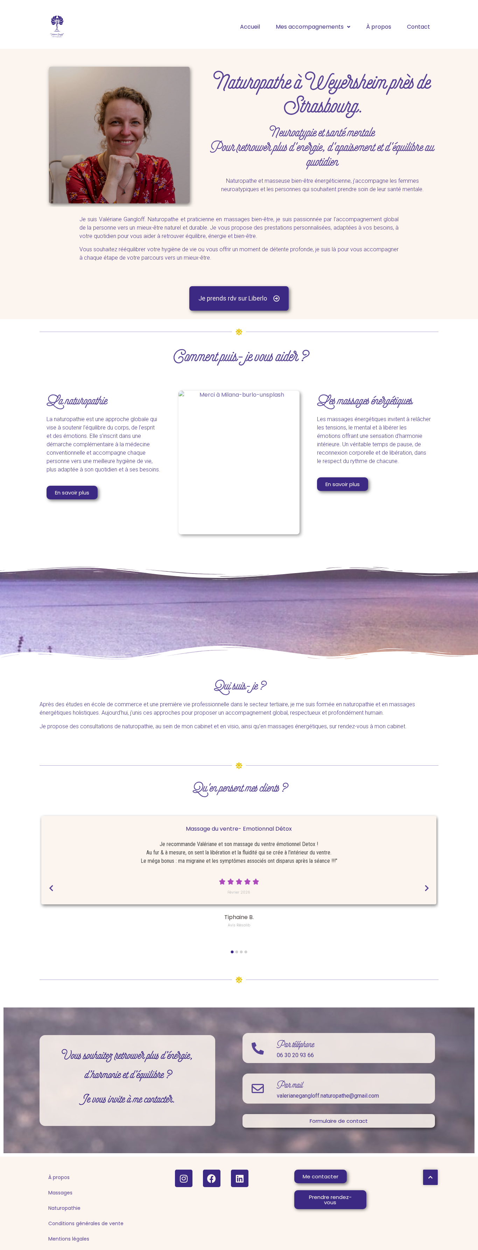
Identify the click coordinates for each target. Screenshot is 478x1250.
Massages (60, 1192)
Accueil (250, 27)
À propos (378, 27)
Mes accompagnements (310, 27)
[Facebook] (211, 1178)
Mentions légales (68, 1238)
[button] (313, 27)
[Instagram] (183, 1178)
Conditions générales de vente (86, 1223)
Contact (418, 27)
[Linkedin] (239, 1178)
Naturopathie (64, 1208)
